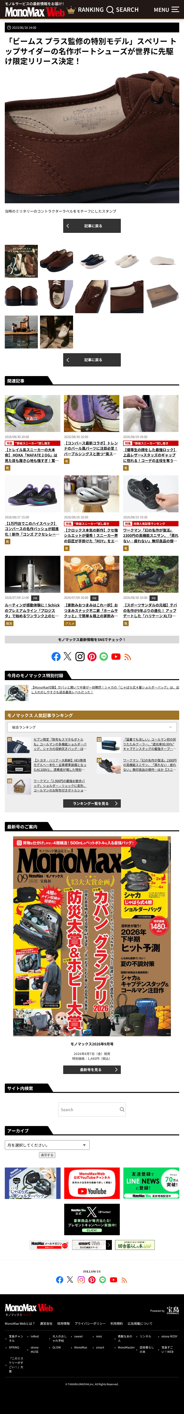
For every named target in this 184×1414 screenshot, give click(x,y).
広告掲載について (140, 1323)
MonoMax (80, 1347)
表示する (47, 1155)
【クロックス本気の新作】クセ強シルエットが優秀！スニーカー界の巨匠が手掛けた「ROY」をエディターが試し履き (91, 538)
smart (100, 1347)
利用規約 (116, 1323)
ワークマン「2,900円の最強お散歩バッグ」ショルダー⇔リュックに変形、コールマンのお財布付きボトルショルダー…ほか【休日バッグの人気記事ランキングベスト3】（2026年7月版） (60, 786)
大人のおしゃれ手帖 (59, 1338)
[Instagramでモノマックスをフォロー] (80, 659)
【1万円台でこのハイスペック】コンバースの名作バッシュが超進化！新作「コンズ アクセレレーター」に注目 (32, 531)
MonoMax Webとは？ (20, 1323)
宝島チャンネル (16, 1338)
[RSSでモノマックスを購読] (124, 1280)
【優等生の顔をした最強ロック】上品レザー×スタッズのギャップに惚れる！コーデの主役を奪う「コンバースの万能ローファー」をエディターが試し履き (150, 460)
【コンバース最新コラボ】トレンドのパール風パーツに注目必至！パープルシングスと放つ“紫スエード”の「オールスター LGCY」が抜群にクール (91, 453)
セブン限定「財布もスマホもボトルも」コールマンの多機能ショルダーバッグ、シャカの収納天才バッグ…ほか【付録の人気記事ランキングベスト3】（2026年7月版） (60, 744)
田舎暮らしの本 (147, 1349)
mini (99, 1336)
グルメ (70, 623)
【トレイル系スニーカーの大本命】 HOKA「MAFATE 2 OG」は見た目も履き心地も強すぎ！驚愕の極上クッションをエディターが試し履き (32, 460)
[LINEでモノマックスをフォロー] (104, 659)
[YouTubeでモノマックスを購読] (116, 659)
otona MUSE (35, 1349)
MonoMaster (126, 1347)
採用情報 (63, 1323)
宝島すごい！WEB (167, 1349)
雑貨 (9, 623)
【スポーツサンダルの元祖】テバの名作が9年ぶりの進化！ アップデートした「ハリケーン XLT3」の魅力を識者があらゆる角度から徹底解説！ (150, 615)
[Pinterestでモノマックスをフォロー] (92, 659)
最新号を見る (91, 1069)
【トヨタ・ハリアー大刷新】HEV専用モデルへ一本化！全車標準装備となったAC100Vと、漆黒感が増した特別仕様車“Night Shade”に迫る (60, 765)
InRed (35, 1336)
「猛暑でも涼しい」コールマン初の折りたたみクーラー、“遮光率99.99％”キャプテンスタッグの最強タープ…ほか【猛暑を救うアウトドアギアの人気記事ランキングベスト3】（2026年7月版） (149, 744)
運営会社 (46, 1323)
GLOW (56, 1347)
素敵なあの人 (125, 1338)
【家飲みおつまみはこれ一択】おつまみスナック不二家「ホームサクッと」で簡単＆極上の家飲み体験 (91, 613)
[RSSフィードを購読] (127, 659)
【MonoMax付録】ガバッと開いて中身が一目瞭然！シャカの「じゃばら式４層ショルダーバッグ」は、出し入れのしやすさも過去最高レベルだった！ (105, 689)
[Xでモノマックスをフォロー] (68, 659)
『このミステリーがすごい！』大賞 (16, 1364)
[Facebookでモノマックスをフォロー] (56, 659)
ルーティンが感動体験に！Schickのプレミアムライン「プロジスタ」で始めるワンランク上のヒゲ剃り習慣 (32, 613)
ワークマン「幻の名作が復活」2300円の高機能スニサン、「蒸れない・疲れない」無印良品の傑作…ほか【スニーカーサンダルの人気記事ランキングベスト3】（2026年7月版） (150, 543)
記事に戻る (93, 225)
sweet (78, 1336)
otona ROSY (169, 1336)
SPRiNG (14, 1347)
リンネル (145, 1336)
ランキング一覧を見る (91, 803)
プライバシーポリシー (90, 1323)
